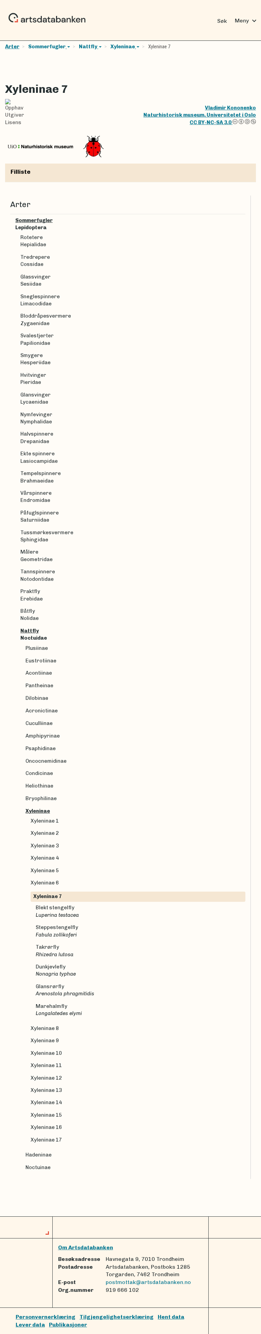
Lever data (30, 1324)
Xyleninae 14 (46, 1102)
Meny (246, 21)
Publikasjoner (68, 1324)
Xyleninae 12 (46, 1078)
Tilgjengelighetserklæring (117, 1317)
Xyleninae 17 (46, 1140)
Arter (12, 47)
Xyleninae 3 (45, 846)
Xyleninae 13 (46, 1090)
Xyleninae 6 (45, 883)
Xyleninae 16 (46, 1127)
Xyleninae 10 (46, 1053)
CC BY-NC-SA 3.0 (211, 122)
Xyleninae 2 (45, 833)
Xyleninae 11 (46, 1065)
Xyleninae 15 (46, 1115)
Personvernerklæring (45, 1317)
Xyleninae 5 (45, 870)
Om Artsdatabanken (85, 1247)
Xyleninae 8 (45, 1028)
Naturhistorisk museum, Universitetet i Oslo (199, 115)
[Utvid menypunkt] (242, 220)
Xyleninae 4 (45, 858)
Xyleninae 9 (45, 1040)
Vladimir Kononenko (230, 108)
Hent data (171, 1317)
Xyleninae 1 (45, 821)
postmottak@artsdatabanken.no (148, 1282)
